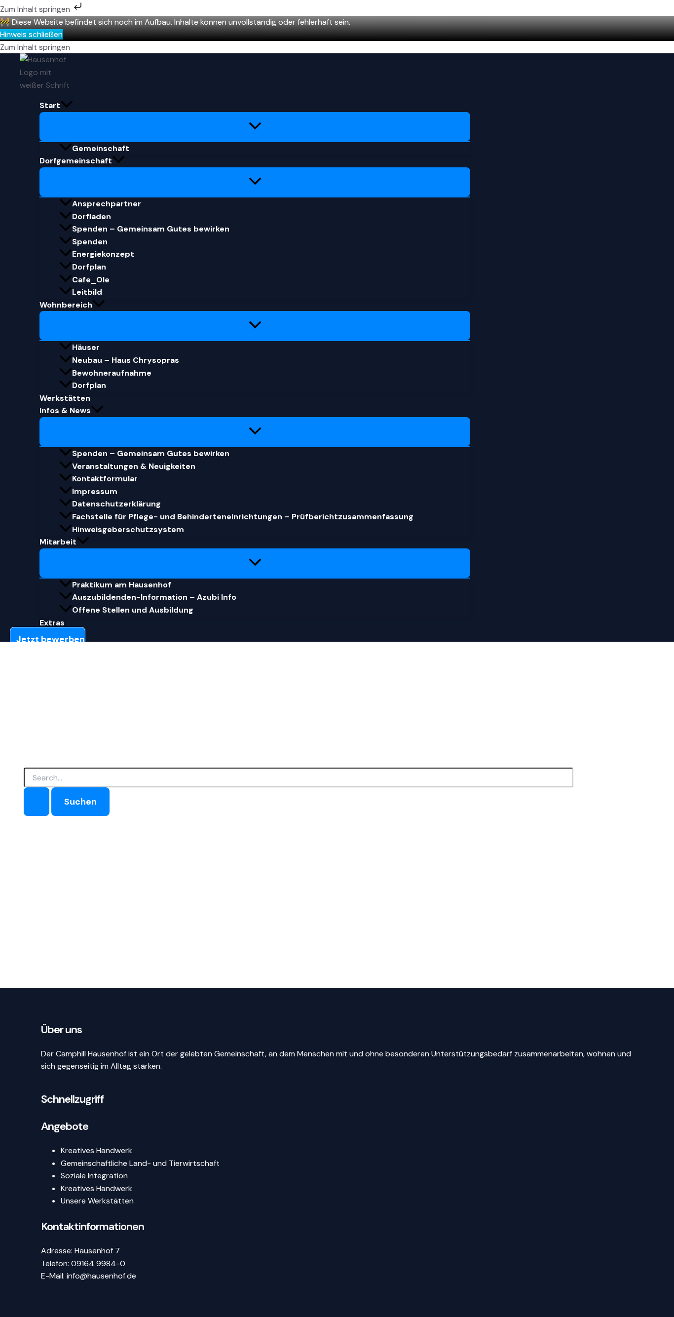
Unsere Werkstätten (97, 1201)
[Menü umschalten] (254, 126)
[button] (66, 105)
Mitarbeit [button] (57, 542)
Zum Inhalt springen (36, 9)
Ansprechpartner (106, 203)
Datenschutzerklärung (116, 504)
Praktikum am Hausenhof (121, 585)
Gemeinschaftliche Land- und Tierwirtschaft (140, 1163)
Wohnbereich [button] (65, 305)
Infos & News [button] (65, 410)
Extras (52, 623)
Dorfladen (91, 216)
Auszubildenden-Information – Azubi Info (154, 597)
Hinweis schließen (31, 34)
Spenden (90, 241)
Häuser (86, 347)
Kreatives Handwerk (96, 1150)
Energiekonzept (103, 254)
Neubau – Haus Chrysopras (125, 360)
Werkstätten (64, 398)
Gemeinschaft (100, 148)
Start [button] (49, 105)
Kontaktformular (105, 478)
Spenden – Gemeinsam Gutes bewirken (150, 229)
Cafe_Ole (91, 279)
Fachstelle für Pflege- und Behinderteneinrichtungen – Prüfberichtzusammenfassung (242, 516)
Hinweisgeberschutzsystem (128, 529)
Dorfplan (89, 267)
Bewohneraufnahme (111, 373)
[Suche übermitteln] (36, 801)
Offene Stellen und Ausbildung (132, 610)
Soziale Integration (94, 1175)
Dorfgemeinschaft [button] (75, 160)
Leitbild (87, 292)
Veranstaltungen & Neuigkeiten (133, 466)
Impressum (94, 491)
